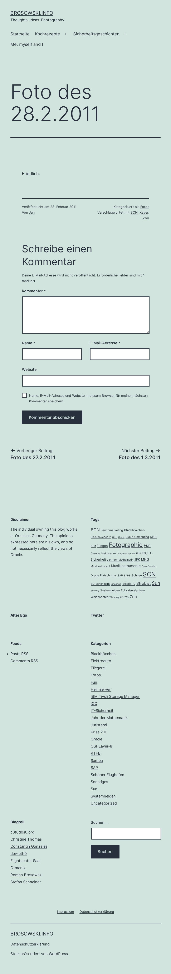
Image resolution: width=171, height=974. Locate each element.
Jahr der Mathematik (120, 559)
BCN (95, 529)
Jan (32, 212)
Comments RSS (24, 661)
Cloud (121, 537)
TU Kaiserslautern (133, 590)
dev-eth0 (18, 853)
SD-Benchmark (100, 583)
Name (28, 343)
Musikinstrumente (126, 566)
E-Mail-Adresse (104, 343)
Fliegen (102, 546)
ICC (145, 553)
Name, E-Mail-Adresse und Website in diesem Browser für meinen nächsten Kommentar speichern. (88, 398)
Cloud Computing (137, 537)
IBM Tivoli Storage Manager (115, 696)
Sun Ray (95, 590)
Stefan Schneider (25, 882)
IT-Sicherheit (102, 710)
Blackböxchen (134, 530)
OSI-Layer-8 (101, 746)
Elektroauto (101, 661)
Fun (147, 545)
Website (29, 369)
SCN (134, 212)
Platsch (105, 575)
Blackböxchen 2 (101, 537)
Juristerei (99, 725)
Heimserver (109, 553)
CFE (114, 537)
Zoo (146, 218)
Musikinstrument (100, 566)
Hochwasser (124, 553)
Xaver (144, 212)
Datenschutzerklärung (30, 944)
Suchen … (100, 822)
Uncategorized (104, 803)
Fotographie (126, 544)
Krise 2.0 (98, 732)
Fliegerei (98, 668)
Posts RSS (19, 654)
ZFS (126, 597)
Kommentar (34, 291)
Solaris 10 (128, 583)
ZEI (121, 597)
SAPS (127, 575)
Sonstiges (99, 782)
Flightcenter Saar (25, 860)
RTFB (114, 575)
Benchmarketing (112, 530)
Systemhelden (110, 590)
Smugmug (116, 584)
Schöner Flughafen (107, 774)
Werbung (114, 597)
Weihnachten (99, 597)
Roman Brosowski (26, 875)
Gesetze (95, 553)
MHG (145, 559)
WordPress (58, 954)
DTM (93, 546)
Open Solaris (148, 566)
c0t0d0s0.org (22, 832)
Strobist (143, 583)
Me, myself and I (26, 44)
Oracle (95, 575)
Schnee (137, 575)
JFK (137, 559)
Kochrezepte (47, 33)
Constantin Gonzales (28, 846)
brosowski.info (31, 13)
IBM (138, 553)
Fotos (144, 207)
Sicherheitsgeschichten (96, 33)
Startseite (20, 33)
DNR (153, 537)
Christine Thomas (26, 839)
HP (133, 553)
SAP (120, 575)
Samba (97, 760)
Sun (156, 583)
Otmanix (17, 868)
